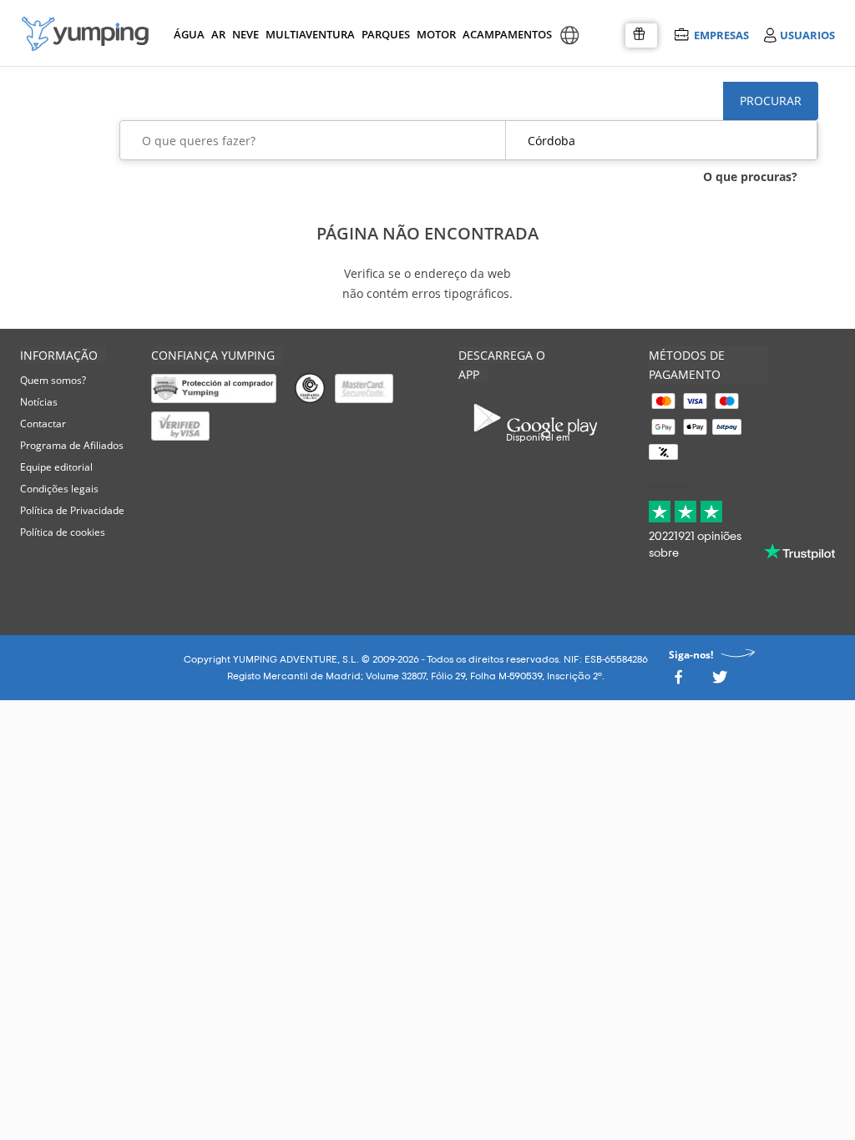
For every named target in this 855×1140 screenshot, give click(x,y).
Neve (245, 34)
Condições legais (59, 489)
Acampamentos (504, 34)
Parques (384, 34)
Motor (436, 34)
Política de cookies (62, 532)
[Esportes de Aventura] (85, 34)
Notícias (39, 402)
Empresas (721, 35)
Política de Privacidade (72, 510)
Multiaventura (307, 34)
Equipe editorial (56, 467)
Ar (218, 34)
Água (189, 34)
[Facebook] (678, 681)
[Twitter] (720, 681)
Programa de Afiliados (72, 445)
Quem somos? (53, 380)
